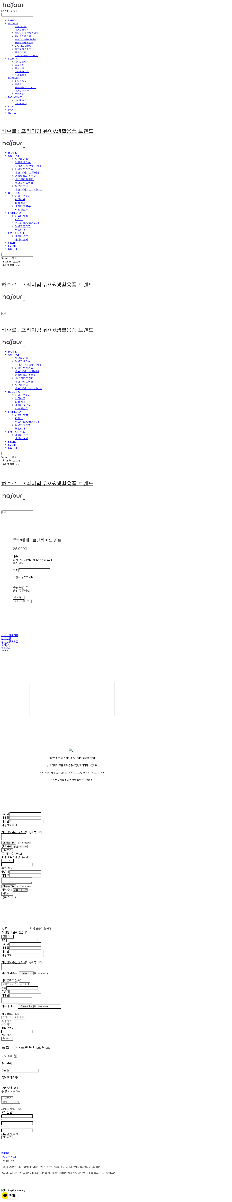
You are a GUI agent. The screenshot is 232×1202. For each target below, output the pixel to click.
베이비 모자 (20, 103)
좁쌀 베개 (19, 68)
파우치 (18, 84)
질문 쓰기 (7, 936)
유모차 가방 (20, 26)
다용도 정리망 (22, 90)
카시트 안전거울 (23, 36)
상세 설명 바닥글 (9, 641)
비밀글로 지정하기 (11, 980)
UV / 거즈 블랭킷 (23, 45)
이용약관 (5, 1153)
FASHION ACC (15, 97)
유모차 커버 (20, 52)
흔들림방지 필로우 (24, 42)
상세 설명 (6, 638)
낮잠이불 (19, 64)
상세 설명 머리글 (9, 635)
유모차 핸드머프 (23, 48)
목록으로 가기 (10, 984)
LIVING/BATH (15, 77)
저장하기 (7, 850)
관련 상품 (6, 651)
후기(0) (5, 644)
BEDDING (13, 58)
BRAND (11, 20)
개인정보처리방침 (8, 1157)
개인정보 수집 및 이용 (13, 832)
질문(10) (5, 647)
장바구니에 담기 (11, 1102)
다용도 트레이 (22, 29)
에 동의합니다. (22, 832)
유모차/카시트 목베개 (25, 39)
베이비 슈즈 (20, 100)
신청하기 (7, 1137)
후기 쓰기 (7, 861)
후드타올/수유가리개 (25, 87)
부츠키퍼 (19, 93)
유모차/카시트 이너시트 (26, 55)
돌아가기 (7, 1017)
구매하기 (7, 1038)
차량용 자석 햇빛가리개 (26, 32)
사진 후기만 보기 (14, 853)
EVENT (11, 109)
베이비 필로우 (22, 71)
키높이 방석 (20, 80)
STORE (11, 106)
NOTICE (12, 112)
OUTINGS (13, 23)
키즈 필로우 (20, 74)
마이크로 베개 (22, 61)
